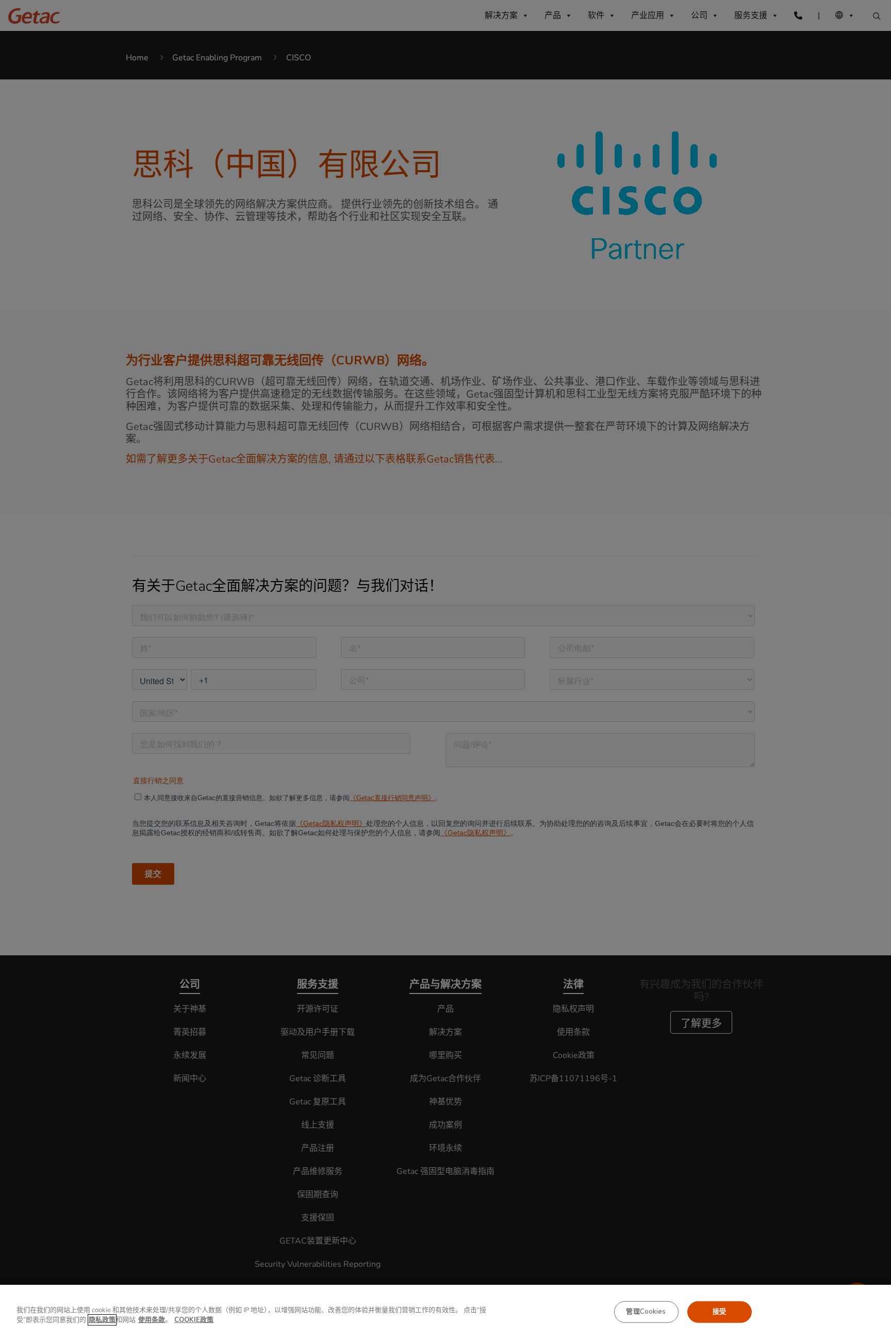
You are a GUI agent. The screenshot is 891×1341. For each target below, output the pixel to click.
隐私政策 (102, 1320)
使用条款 (151, 1320)
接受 (719, 1311)
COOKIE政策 (193, 1320)
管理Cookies (646, 1311)
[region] (445, 1313)
